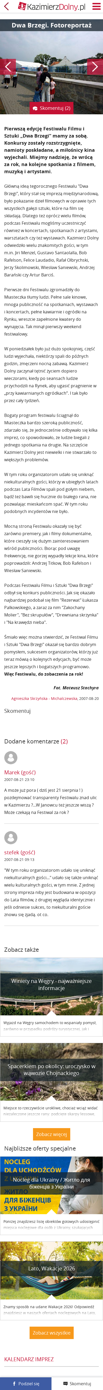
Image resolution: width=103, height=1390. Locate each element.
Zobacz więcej (51, 1134)
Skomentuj (80, 1384)
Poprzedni (8, 67)
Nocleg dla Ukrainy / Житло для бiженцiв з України (51, 1183)
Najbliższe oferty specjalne (40, 1148)
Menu (96, 6)
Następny (95, 67)
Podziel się (28, 1384)
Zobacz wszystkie (52, 1333)
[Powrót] (6, 6)
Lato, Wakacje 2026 (51, 1268)
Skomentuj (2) (55, 108)
